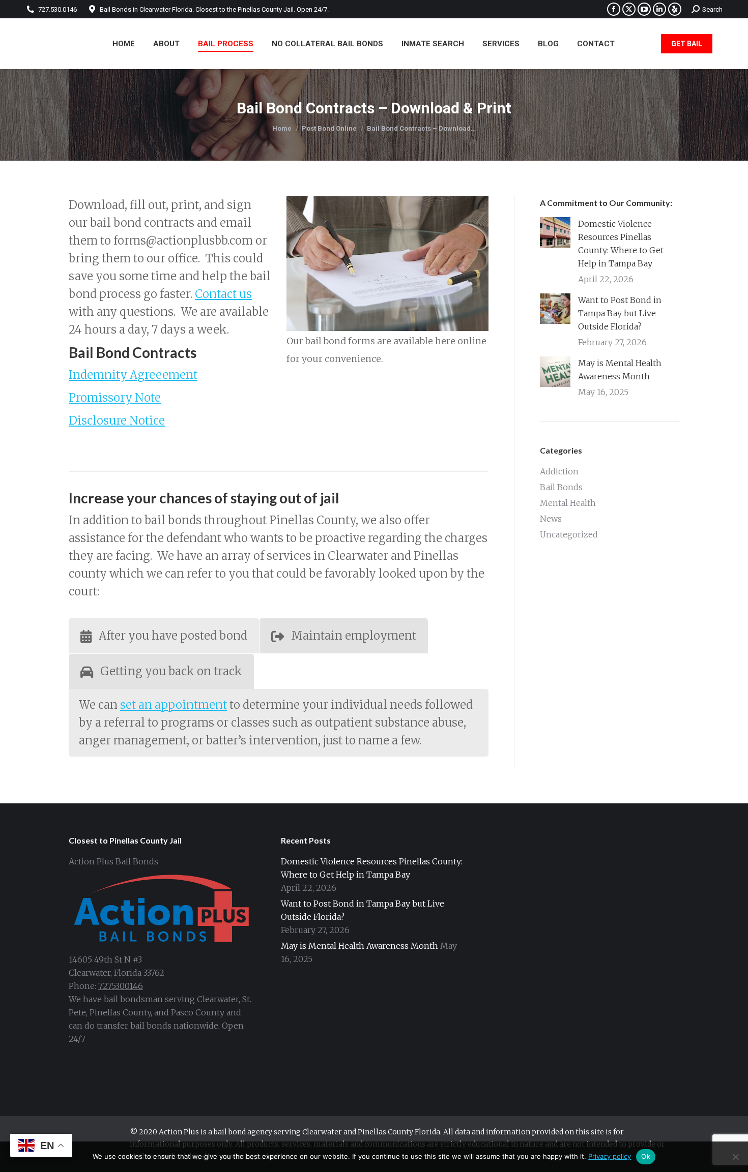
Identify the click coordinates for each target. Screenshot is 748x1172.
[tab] (164, 635)
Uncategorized (569, 534)
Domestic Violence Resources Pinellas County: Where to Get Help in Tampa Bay (621, 243)
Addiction (559, 471)
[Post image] (555, 232)
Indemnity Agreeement (133, 375)
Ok (645, 1156)
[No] (735, 1157)
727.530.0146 (57, 9)
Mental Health (568, 503)
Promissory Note (115, 397)
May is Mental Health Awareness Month (619, 369)
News (551, 519)
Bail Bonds (561, 487)
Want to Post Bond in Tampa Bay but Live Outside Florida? (619, 313)
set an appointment (173, 705)
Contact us (223, 294)
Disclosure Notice (117, 420)
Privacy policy (609, 1156)
